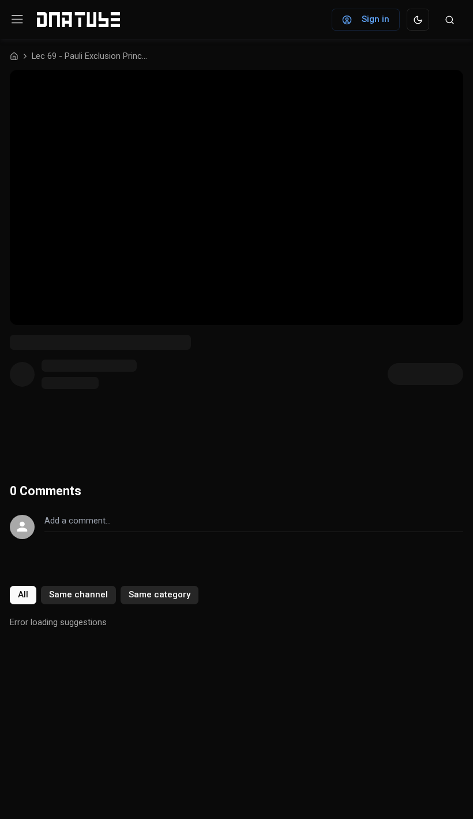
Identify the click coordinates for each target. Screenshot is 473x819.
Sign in (375, 19)
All (23, 594)
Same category (159, 594)
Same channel (78, 594)
